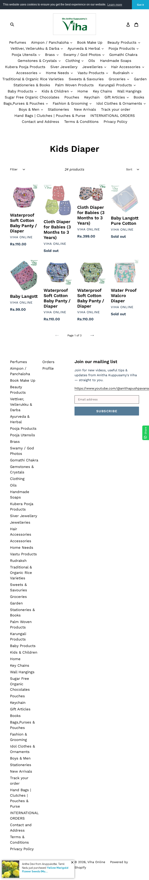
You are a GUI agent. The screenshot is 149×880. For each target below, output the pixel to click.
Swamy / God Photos (82, 54)
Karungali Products (116, 85)
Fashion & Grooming (71, 103)
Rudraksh (122, 73)
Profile (48, 368)
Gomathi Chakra (123, 54)
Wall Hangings (129, 91)
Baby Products (21, 91)
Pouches (71, 97)
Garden (140, 79)
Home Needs (58, 73)
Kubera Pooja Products (25, 67)
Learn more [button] (114, 4)
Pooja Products (122, 48)
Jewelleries (93, 67)
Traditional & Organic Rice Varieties (33, 79)
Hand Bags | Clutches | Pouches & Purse (49, 115)
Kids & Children (56, 91)
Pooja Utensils (25, 54)
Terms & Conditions (81, 121)
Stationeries (58, 109)
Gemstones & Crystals (38, 60)
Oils (91, 60)
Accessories (27, 73)
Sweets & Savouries (86, 79)
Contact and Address (40, 121)
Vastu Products (92, 73)
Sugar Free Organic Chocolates (32, 97)
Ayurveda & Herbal (84, 48)
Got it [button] (140, 4)
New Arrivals (85, 109)
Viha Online (96, 862)
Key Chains (102, 91)
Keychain (92, 97)
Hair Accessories (126, 67)
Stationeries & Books (31, 85)
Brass (50, 54)
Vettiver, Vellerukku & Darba (36, 48)
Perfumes (17, 42)
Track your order (115, 109)
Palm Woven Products (74, 85)
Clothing (73, 60)
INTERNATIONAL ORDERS (112, 115)
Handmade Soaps (115, 60)
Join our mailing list (95, 361)
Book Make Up (89, 42)
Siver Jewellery (63, 67)
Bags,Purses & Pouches (24, 103)
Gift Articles (115, 97)
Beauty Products (122, 42)
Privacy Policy (115, 121)
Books (139, 97)
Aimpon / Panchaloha (50, 42)
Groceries (118, 79)
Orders (48, 362)
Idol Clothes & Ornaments (119, 103)
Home (82, 91)
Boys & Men (30, 109)
